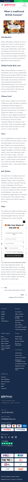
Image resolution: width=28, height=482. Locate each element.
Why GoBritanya (5, 379)
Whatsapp (21, 1)
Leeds (2, 316)
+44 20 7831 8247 (7, 412)
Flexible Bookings (19, 320)
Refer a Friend (4, 343)
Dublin (2, 319)
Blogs (2, 386)
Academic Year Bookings (19, 317)
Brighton (3, 314)
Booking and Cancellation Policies (20, 360)
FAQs (2, 337)
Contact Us (4, 388)
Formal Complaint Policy (5, 348)
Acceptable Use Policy (21, 364)
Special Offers (18, 325)
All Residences (4, 321)
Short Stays (18, 322)
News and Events (5, 381)
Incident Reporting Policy (19, 369)
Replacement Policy (20, 366)
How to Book (18, 312)
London (3, 312)
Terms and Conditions (20, 357)
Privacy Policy (18, 355)
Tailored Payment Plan (20, 329)
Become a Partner (19, 341)
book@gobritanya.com (8, 419)
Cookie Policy (18, 353)
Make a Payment (19, 314)
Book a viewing (5, 341)
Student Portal (18, 337)
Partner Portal (18, 339)
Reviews (3, 384)
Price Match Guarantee (21, 327)
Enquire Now (7, 1)
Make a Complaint (5, 346)
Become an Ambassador (18, 344)
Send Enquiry (4, 339)
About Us (3, 377)
